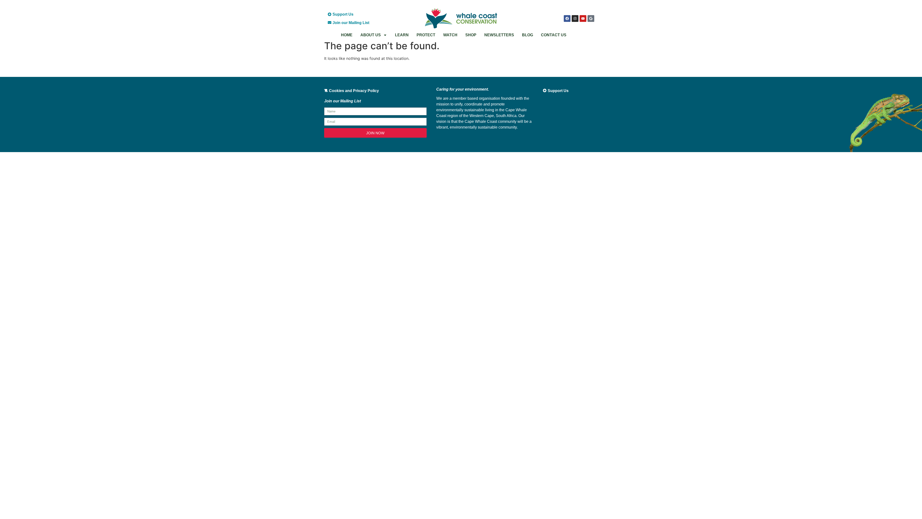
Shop (470, 35)
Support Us (343, 14)
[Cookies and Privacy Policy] (326, 90)
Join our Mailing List (351, 23)
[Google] (591, 18)
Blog (527, 35)
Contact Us (553, 35)
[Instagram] (575, 18)
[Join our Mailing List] (329, 22)
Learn (402, 35)
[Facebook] (567, 18)
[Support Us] (329, 14)
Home (346, 35)
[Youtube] (583, 18)
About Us (370, 35)
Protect (426, 35)
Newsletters (499, 35)
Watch (450, 35)
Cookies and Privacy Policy (354, 91)
